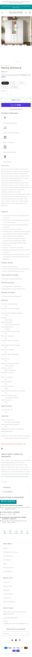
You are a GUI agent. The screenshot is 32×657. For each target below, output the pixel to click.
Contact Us (7, 598)
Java (4, 87)
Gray (13, 83)
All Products (7, 560)
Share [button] (5, 482)
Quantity (4, 90)
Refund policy (7, 571)
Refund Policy (7, 586)
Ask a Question (9, 501)
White (5, 83)
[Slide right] (20, 62)
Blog (4, 563)
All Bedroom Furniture (10, 552)
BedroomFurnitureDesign (13, 653)
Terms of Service (8, 567)
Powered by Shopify (23, 653)
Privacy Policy (7, 594)
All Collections (8, 556)
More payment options (16, 109)
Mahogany (14, 87)
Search (5, 548)
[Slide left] (12, 62)
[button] (2, 13)
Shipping (6, 590)
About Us (6, 582)
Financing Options (9, 601)
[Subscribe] (27, 634)
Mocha (21, 83)
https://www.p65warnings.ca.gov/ (16, 476)
